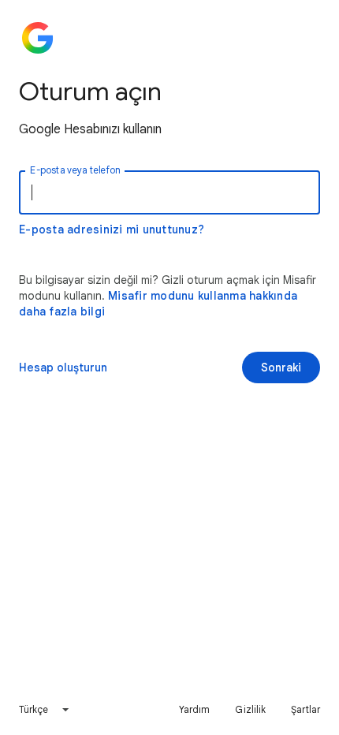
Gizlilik (250, 709)
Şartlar (305, 709)
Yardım (194, 709)
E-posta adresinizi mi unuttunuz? (111, 229)
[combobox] (45, 709)
